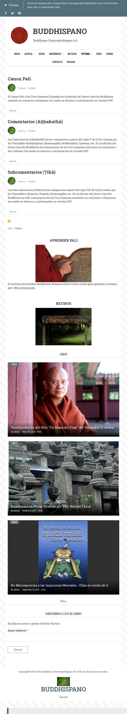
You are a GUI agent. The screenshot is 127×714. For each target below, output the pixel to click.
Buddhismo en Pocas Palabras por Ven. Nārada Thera (51, 506)
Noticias (72, 53)
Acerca (28, 53)
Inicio (17, 53)
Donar (109, 53)
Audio (42, 53)
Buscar (71, 61)
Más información (24, 287)
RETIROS (63, 303)
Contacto (57, 61)
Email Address (17, 630)
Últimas (14, 5)
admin (33, 88)
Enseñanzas (55, 53)
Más (62, 601)
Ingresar (63, 697)
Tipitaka (85, 53)
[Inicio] (63, 681)
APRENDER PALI (64, 240)
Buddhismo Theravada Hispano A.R (55, 40)
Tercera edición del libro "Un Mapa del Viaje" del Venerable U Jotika (62, 427)
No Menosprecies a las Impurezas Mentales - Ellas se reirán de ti (59, 585)
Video (99, 53)
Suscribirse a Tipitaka (9, 221)
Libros (14, 364)
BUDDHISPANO (60, 31)
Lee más (13, 111)
